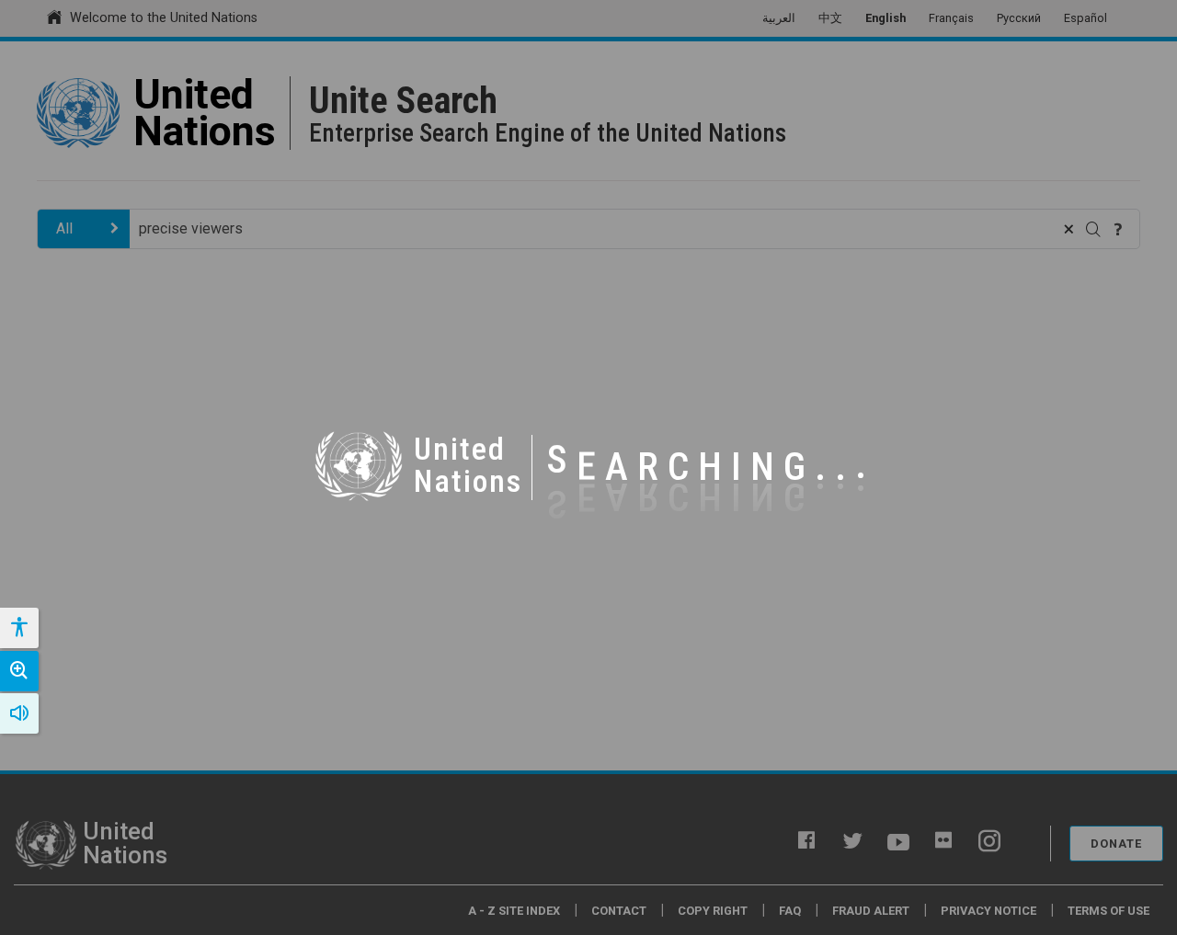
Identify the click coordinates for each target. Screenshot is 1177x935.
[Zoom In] (19, 671)
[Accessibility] (18, 628)
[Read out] (19, 713)
